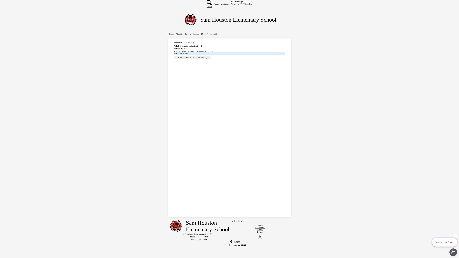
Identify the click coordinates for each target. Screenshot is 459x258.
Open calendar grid (202, 57)
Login (237, 241)
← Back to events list (184, 57)
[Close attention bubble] (455, 236)
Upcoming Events (181, 53)
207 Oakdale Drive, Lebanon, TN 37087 (198, 234)
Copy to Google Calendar (184, 51)
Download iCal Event (204, 51)
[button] (171, 34)
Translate (248, 4)
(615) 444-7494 (202, 237)
